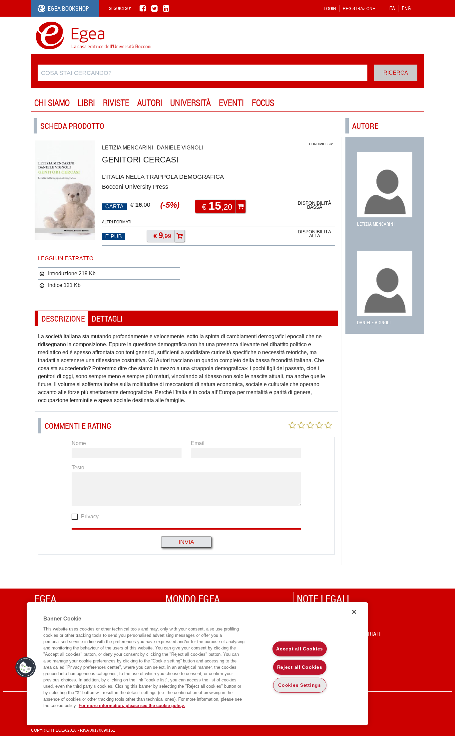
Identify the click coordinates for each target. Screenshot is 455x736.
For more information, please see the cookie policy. (132, 705)
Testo (78, 467)
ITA (391, 8)
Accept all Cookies (299, 648)
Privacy (90, 516)
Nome (79, 443)
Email (198, 443)
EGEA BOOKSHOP (68, 8)
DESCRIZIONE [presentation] (63, 318)
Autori (149, 103)
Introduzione (62, 273)
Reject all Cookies (299, 666)
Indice (55, 285)
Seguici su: (120, 8)
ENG (406, 8)
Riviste (116, 103)
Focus (263, 103)
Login (330, 8)
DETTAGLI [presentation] (107, 318)
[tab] (63, 318)
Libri (86, 103)
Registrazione (359, 8)
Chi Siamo (52, 103)
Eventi (231, 103)
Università (190, 103)
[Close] (354, 612)
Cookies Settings (299, 685)
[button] (25, 667)
